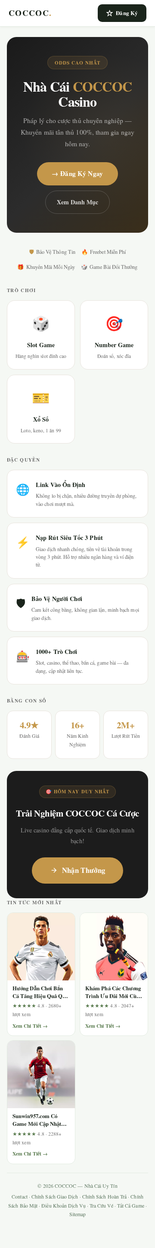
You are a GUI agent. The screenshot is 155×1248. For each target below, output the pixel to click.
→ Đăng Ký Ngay (77, 173)
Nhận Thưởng (83, 870)
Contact (20, 1196)
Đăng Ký (127, 13)
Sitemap (77, 1214)
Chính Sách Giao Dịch (54, 1196)
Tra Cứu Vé (101, 1205)
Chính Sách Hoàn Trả (104, 1196)
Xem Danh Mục (78, 201)
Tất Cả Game (130, 1205)
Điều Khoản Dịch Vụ (63, 1205)
